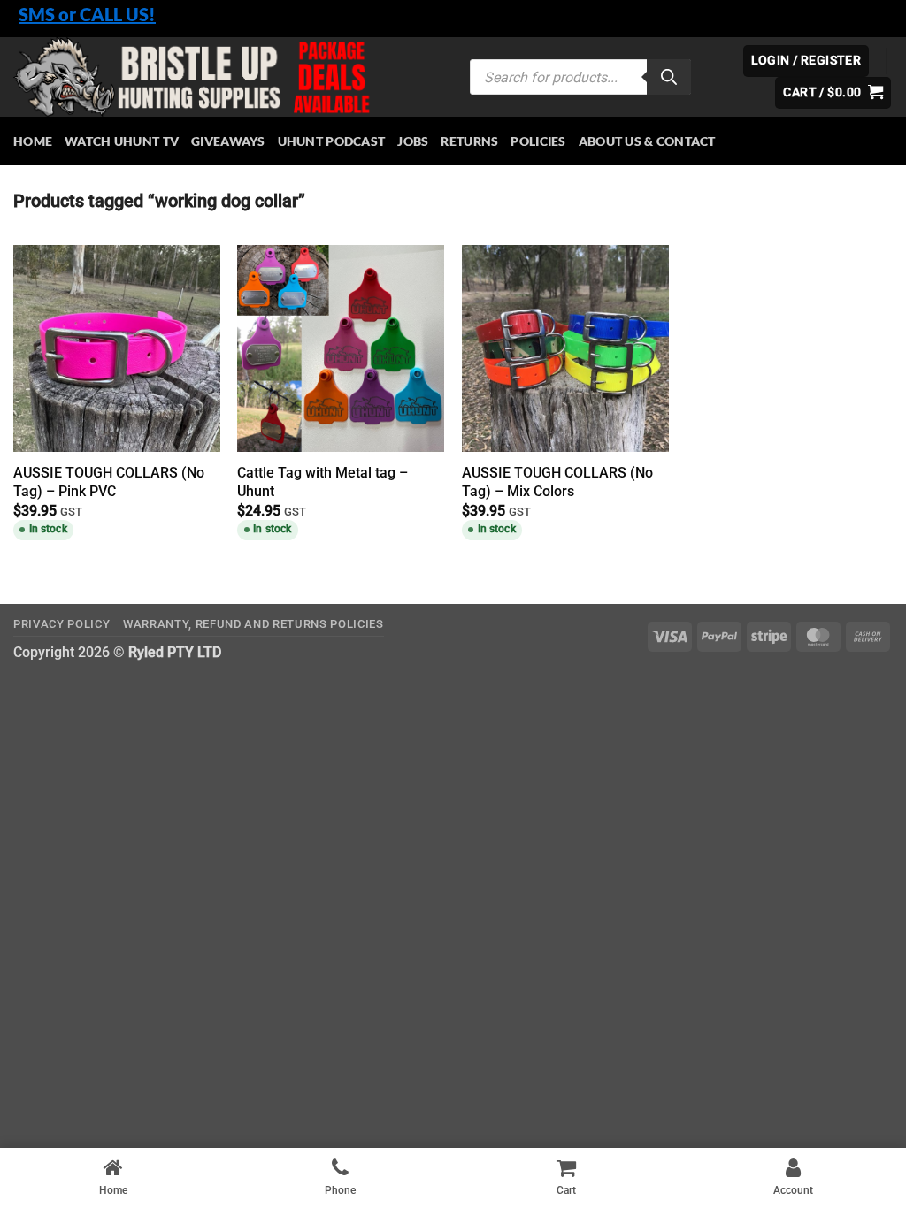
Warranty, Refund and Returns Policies (253, 624)
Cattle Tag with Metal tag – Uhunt (322, 482)
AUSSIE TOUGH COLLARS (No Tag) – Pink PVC (108, 482)
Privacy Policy (61, 624)
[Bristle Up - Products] (228, 77)
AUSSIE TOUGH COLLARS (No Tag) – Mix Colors (557, 482)
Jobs (412, 141)
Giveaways (228, 141)
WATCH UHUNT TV (122, 141)
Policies (538, 141)
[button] (833, 93)
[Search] (669, 77)
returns (469, 141)
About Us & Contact (647, 141)
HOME (32, 141)
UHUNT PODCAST (332, 141)
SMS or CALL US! (87, 14)
